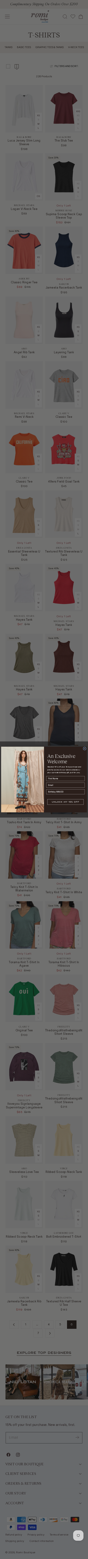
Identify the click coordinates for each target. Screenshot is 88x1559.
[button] (65, 802)
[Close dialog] (84, 748)
